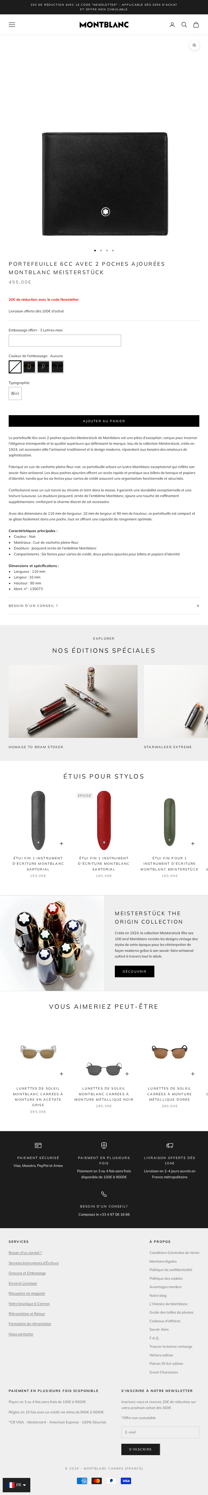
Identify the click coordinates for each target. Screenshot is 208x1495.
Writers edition (161, 1355)
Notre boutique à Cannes (29, 1303)
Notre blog (158, 1295)
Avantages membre (166, 1287)
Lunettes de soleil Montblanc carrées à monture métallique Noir (104, 1094)
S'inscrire (140, 1449)
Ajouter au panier (104, 421)
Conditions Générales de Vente (174, 1252)
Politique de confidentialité (171, 1269)
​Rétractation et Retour (27, 1313)
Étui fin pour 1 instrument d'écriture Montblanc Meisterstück (170, 863)
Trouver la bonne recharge (171, 1346)
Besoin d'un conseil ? (25, 1252)
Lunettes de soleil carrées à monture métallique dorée (169, 1094)
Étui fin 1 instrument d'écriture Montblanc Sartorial (38, 863)
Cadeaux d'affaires (165, 1321)
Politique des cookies (166, 1278)
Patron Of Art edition (166, 1363)
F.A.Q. (154, 1338)
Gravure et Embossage (27, 1273)
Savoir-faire (159, 1329)
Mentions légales (163, 1261)
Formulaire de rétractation (30, 1323)
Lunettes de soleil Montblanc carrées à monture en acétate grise (38, 1096)
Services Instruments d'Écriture (34, 1263)
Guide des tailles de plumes (171, 1312)
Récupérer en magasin (27, 1293)
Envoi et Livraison (23, 1283)
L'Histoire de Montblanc (169, 1304)
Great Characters (164, 1372)
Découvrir (135, 971)
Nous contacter (21, 1334)
